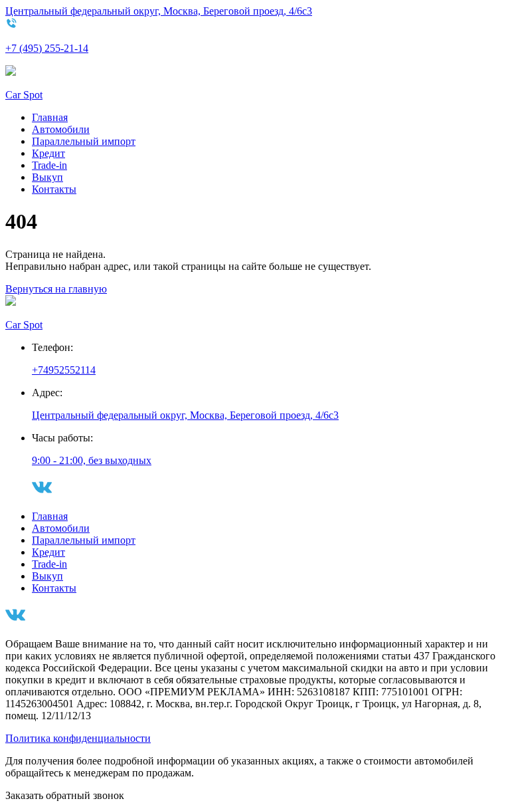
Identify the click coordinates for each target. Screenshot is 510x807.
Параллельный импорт (83, 141)
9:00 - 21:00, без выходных (91, 460)
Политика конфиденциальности (78, 738)
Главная (50, 117)
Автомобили (61, 129)
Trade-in (49, 165)
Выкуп (47, 177)
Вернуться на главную (56, 288)
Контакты (54, 189)
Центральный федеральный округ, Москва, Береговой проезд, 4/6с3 (158, 11)
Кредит (48, 153)
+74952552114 (64, 370)
